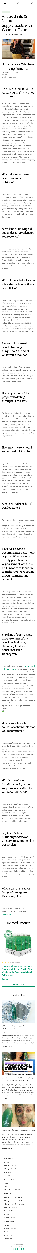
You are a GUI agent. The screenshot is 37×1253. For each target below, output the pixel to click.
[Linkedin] (21, 1249)
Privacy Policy (8, 1235)
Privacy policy (18, 1246)
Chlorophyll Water (20, 1244)
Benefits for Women (10, 1211)
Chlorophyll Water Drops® (12, 1169)
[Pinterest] (17, 1249)
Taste (5, 1186)
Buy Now (7, 1162)
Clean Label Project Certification (13, 1190)
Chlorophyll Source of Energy (13, 1197)
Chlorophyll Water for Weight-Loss (14, 1204)
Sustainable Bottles (9, 1180)
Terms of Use (8, 1238)
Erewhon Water (8, 1214)
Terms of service (23, 1246)
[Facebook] (13, 1249)
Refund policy (13, 1246)
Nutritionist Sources (10, 1232)
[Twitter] (24, 1249)
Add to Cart (18, 984)
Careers (6, 1225)
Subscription (8, 1172)
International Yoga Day (10, 1207)
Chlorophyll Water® (10, 1165)
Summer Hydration (9, 1218)
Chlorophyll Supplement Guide (13, 1201)
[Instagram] (15, 1249)
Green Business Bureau (11, 1228)
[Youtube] (19, 1249)
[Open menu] (4, 3)
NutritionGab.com (8, 914)
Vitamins (6, 1183)
